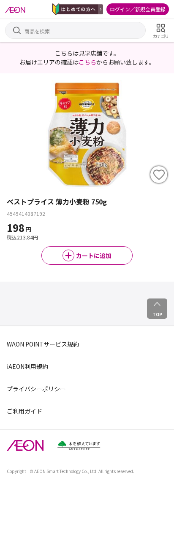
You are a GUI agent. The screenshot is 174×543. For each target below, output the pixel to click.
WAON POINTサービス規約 (43, 344)
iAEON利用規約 (27, 366)
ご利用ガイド (24, 411)
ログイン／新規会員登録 (138, 9)
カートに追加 (93, 255)
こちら (87, 62)
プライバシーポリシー (36, 388)
